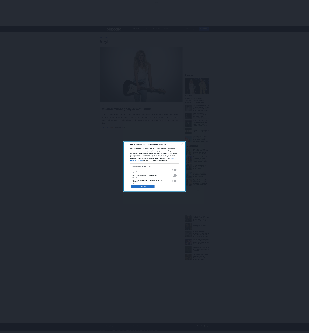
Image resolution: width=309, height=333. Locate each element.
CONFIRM (143, 186)
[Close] (182, 144)
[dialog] (154, 166)
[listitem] (154, 166)
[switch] (174, 170)
